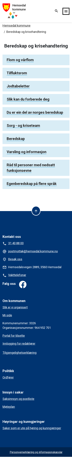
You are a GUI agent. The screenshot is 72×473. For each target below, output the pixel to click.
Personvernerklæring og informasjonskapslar (36, 452)
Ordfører (8, 377)
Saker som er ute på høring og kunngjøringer (32, 428)
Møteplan (9, 406)
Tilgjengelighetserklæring (20, 352)
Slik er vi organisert (15, 307)
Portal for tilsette (14, 335)
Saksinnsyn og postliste (18, 399)
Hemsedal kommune (16, 25)
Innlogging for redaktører (19, 343)
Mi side (7, 315)
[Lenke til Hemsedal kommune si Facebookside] (22, 284)
